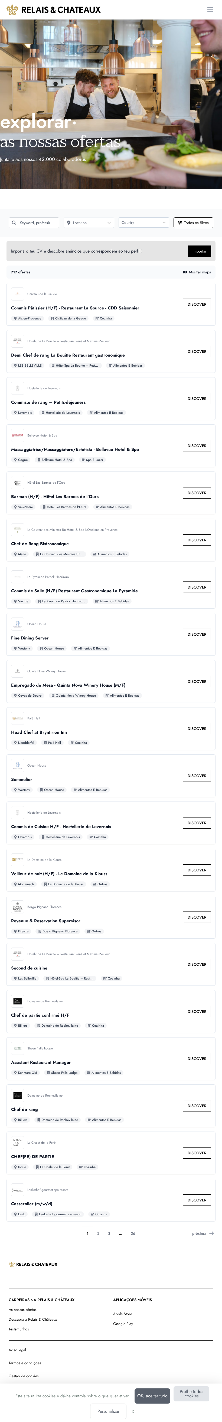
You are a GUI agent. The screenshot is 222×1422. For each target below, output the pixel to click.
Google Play (123, 1323)
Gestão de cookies (24, 1376)
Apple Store (122, 1314)
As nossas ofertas (23, 1309)
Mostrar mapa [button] (200, 272)
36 (133, 1233)
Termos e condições (25, 1363)
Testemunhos (19, 1329)
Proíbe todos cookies (191, 1393)
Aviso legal (17, 1350)
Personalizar (108, 1411)
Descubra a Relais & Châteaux (33, 1319)
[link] (197, 304)
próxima (199, 1233)
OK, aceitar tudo (152, 1396)
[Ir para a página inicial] (53, 9)
